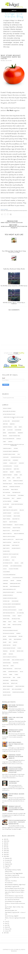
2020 (5, 841)
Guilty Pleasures (7, 515)
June (6, 921)
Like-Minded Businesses (16, 565)
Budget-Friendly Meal (14, 435)
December (7, 858)
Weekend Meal (14, 680)
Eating (7, 210)
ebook (4, 480)
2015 (5, 850)
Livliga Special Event (17, 577)
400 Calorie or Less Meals (9, 411)
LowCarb (19, 580)
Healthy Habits (16, 530)
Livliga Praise (6, 571)
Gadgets (19, 498)
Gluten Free (6, 504)
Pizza (4, 624)
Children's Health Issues (9, 454)
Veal (14, 677)
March (6, 927)
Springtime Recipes (7, 668)
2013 (5, 854)
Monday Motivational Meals (10, 598)
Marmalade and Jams (15, 583)
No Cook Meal (20, 612)
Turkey (16, 674)
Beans (20, 426)
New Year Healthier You (9, 612)
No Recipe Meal (6, 615)
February (7, 929)
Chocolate (6, 457)
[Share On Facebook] (5, 214)
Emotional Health (7, 483)
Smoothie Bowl (7, 662)
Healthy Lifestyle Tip (8, 539)
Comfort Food (6, 460)
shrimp (4, 653)
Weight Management (8, 686)
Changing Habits (7, 448)
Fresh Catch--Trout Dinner (11, 881)
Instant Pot (6, 557)
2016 (5, 849)
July (6, 868)
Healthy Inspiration (19, 533)
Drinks (8, 477)
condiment (15, 460)
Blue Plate (10, 429)
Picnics (20, 621)
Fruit (13, 498)
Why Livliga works (16, 689)
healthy (5, 521)
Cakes (4, 441)
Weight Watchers (20, 686)
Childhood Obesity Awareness (10, 451)
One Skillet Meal (16, 618)
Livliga (5, 568)
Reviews (5, 639)
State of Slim (18, 668)
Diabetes (18, 471)
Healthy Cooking (19, 524)
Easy (13, 477)
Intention (13, 557)
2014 (5, 852)
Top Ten (5, 674)
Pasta (14, 621)
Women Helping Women (18, 692)
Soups (12, 665)
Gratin (10, 507)
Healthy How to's (7, 533)
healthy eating (6, 527)
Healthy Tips (16, 542)
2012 (5, 856)
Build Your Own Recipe (8, 438)
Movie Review (15, 601)
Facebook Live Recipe (14, 486)
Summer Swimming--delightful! (11, 916)
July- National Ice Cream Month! (12, 899)
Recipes (20, 636)
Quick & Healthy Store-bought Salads (13, 901)
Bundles (19, 438)
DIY (4, 477)
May (6, 923)
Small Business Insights (18, 659)
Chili (18, 454)
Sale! (10, 642)
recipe (4, 636)
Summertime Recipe (13, 671)
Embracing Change (18, 480)
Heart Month (6, 548)
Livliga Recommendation (9, 574)
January (7, 931)
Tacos (21, 671)
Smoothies (15, 662)
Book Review (18, 429)
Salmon (15, 642)
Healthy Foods (16, 527)
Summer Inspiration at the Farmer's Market (14, 897)
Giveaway (16, 501)
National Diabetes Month (9, 606)
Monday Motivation (8, 595)
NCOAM (20, 609)
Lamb (22, 562)
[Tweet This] (2, 214)
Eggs (10, 480)
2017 (5, 847)
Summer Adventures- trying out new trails (14, 895)
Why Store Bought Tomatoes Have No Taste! (14, 888)
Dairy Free (16, 468)
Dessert (12, 471)
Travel (10, 674)
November (7, 860)
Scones (19, 648)
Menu (15, 10)
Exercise (5, 486)
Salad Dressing (17, 639)
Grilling (22, 510)
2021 (5, 839)
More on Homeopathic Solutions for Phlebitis (14, 890)
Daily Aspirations (7, 468)
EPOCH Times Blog (18, 483)
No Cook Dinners (9, 882)
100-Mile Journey (7, 408)
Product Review (7, 627)
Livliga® (14, 5)
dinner (16, 474)
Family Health (14, 489)
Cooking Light (13, 463)
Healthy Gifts (6, 530)
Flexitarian (21, 495)
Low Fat (12, 580)
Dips (21, 474)
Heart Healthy (15, 545)
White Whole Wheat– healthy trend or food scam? (16, 744)
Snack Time (5, 665)
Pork (9, 624)
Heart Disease (6, 545)
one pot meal (6, 618)
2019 (5, 843)
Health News (17, 515)
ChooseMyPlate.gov (16, 457)
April (6, 925)
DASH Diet (5, 471)
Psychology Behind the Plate (10, 630)
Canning (10, 441)
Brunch (5, 435)
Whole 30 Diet (6, 689)
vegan (18, 677)
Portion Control (17, 624)
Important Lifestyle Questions (21, 210)
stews (4, 671)
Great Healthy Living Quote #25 (12, 886)
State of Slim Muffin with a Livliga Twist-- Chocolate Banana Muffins (17, 822)
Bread (4, 432)
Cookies (5, 463)
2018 (5, 845)
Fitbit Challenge (11, 495)
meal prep (5, 586)
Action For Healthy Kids (9, 414)
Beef (4, 429)
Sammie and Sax (6, 645)
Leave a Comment (4, 209)
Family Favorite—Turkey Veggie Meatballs (14, 873)
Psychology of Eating (8, 633)
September (7, 864)
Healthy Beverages (7, 524)
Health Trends (6, 518)
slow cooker (6, 659)
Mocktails (19, 592)
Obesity (20, 615)
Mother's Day (6, 601)
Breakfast (20, 432)
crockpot (21, 463)
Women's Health (7, 695)
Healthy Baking (13, 521)
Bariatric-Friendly (7, 426)
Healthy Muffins (7, 542)
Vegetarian (6, 680)
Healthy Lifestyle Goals (9, 536)
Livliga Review (6, 577)
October (7, 862)
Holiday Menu (6, 551)
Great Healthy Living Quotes (10, 510)
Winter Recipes (6, 692)
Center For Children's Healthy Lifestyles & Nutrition (13, 445)
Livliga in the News (13, 568)
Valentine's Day (7, 677)
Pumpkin (18, 633)
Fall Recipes (6, 489)
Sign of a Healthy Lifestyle (9, 656)
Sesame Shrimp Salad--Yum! (11, 910)
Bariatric (12, 423)
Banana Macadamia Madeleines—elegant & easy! (15, 884)
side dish (11, 653)
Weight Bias (6, 683)
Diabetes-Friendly (7, 474)
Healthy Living (12, 210)
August (6, 866)
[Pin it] (8, 214)
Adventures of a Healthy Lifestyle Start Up (14, 418)
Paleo (9, 621)
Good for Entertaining (17, 504)
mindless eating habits (8, 592)
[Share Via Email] (11, 214)
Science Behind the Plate (9, 648)
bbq (16, 426)
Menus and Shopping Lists (9, 589)
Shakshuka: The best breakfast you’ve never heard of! (16, 756)
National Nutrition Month (9, 609)
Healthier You (15, 518)
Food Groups (6, 498)
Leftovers (5, 565)
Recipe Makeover (12, 636)
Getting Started (7, 501)
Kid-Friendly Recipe (7, 562)
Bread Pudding (12, 432)
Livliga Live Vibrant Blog (14, 15)
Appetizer (5, 423)
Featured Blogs (16, 492)
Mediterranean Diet (15, 586)
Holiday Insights (16, 548)
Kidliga (16, 562)
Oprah (4, 621)
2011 (5, 933)
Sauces (14, 645)
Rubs (10, 639)
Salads (4, 642)
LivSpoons (5, 580)
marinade (5, 583)
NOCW (14, 615)
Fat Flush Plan (6, 492)
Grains (4, 507)
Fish (4, 495)
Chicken (16, 448)
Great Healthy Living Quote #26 (12, 875)
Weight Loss (14, 683)
